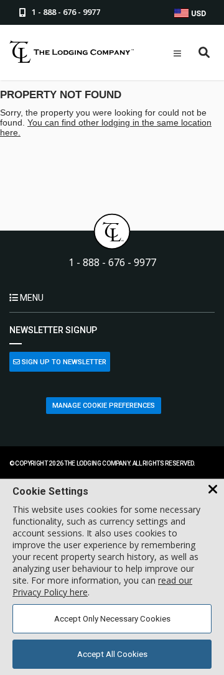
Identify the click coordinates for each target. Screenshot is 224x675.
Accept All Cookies (112, 654)
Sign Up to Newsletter (63, 362)
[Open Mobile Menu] (177, 53)
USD (197, 13)
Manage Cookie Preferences (103, 406)
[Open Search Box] (204, 53)
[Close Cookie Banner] (213, 489)
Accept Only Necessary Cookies (112, 618)
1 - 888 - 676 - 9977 (112, 262)
